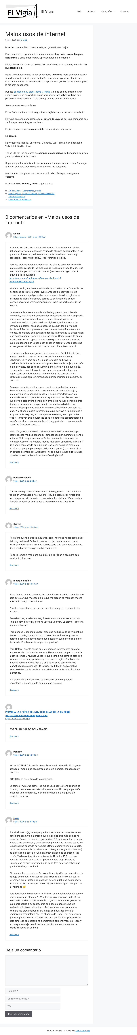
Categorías (106, 11)
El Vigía (47, 11)
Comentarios (28, 191)
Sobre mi (91, 11)
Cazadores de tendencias (19, 199)
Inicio (79, 11)
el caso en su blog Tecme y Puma (32, 91)
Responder (14, 462)
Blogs (19, 191)
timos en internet (29, 193)
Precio (38, 191)
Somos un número (16, 196)
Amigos (11, 191)
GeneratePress (83, 1030)
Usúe (16, 818)
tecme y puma (14, 193)
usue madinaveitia (46, 193)
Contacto (124, 11)
